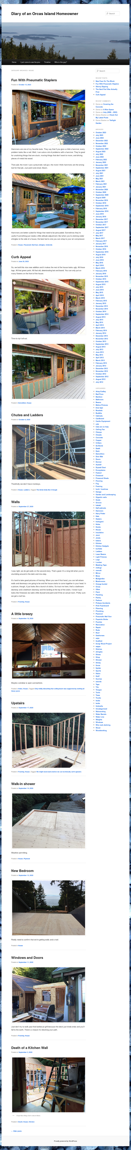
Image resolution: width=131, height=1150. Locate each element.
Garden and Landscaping (106, 494)
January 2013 (101, 365)
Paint (98, 592)
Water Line (100, 717)
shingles (42, 245)
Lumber (99, 562)
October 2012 (101, 374)
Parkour (99, 600)
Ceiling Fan (100, 429)
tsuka (98, 703)
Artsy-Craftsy (101, 391)
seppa (98, 646)
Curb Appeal (21, 256)
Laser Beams (101, 554)
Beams (98, 402)
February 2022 (101, 159)
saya (97, 638)
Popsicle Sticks (102, 619)
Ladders (27, 490)
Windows (99, 722)
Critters (98, 443)
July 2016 (99, 257)
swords (98, 681)
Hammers (99, 511)
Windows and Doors (27, 957)
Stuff (97, 676)
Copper (98, 440)
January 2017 (101, 243)
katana (98, 540)
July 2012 (99, 382)
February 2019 (101, 208)
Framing (21, 602)
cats (97, 424)
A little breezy (22, 613)
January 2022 (101, 162)
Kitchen (31, 1122)
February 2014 (101, 330)
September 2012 (102, 376)
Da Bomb (99, 445)
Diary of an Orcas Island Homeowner (44, 13)
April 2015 (100, 295)
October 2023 (101, 132)
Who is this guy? (60, 62)
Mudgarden (100, 578)
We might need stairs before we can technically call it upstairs (58, 772)
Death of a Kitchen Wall (29, 1047)
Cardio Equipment (103, 421)
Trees (98, 695)
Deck (98, 451)
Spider (98, 668)
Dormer (99, 462)
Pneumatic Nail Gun (31, 245)
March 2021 (100, 181)
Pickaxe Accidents (103, 603)
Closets (99, 435)
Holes (20, 688)
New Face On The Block (105, 81)
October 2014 (101, 311)
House (20, 245)
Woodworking (101, 730)
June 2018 (100, 214)
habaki (98, 505)
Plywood (27, 858)
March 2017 (100, 238)
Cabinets (99, 416)
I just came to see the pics (30, 62)
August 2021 (100, 170)
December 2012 (102, 368)
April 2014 (100, 325)
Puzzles (99, 622)
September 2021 (102, 168)
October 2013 (101, 341)
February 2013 (101, 363)
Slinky (98, 662)
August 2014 (100, 317)
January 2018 (101, 216)
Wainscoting (101, 711)
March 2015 (100, 298)
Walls (15, 501)
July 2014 (99, 319)
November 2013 (102, 338)
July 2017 (99, 233)
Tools (98, 692)
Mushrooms (100, 581)
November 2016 (102, 246)
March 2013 (100, 360)
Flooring (99, 481)
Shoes (98, 654)
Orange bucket (101, 584)
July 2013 (99, 349)
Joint (98, 535)
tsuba (98, 700)
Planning (99, 608)
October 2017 (101, 224)
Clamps (99, 432)
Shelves (99, 649)
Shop (98, 657)
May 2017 (99, 235)
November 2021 (102, 165)
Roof (97, 632)
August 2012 (100, 379)
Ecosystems (100, 470)
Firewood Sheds (102, 478)
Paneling (99, 594)
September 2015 (102, 281)
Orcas (98, 586)
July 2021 (99, 173)
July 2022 (99, 154)
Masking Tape (101, 565)
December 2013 (102, 336)
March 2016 (100, 268)
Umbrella (49, 245)
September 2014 (102, 314)
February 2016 (101, 270)
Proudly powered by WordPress (65, 1141)
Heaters (99, 519)
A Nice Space (108, 109)
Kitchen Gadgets (102, 546)
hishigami (100, 521)
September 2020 (102, 195)
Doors (98, 459)
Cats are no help (102, 426)
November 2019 (102, 200)
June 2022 (100, 157)
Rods (98, 630)
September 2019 (102, 205)
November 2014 (102, 308)
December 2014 (102, 306)
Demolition (22, 403)
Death (20, 1122)
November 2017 (102, 222)
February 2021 (101, 184)
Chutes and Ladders (27, 414)
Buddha (99, 413)
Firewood (99, 475)
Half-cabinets (101, 508)
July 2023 (99, 135)
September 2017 (102, 227)
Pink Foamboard (102, 605)
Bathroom (99, 399)
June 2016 (100, 260)
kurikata (99, 548)
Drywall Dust (101, 467)
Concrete (99, 437)
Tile (97, 687)
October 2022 (101, 146)
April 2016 (100, 265)
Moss (98, 576)
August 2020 (100, 197)
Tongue (99, 689)
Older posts (16, 1131)
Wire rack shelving (103, 725)
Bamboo (99, 397)
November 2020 (102, 189)
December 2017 (102, 219)
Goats (98, 500)
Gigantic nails (101, 497)
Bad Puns (99, 394)
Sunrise (99, 679)
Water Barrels (101, 714)
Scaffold (99, 641)
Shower (99, 660)
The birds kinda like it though (46, 490)
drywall (98, 464)
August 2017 (100, 230)
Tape (97, 684)
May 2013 (99, 355)
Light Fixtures (101, 557)
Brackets (99, 410)
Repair (98, 627)
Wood (98, 727)
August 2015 (100, 284)
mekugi (99, 567)
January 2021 (101, 187)
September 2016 (102, 252)
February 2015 (101, 300)
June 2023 (100, 138)
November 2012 (102, 371)
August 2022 (100, 151)
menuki (99, 570)
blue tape (99, 407)
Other (98, 589)
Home (14, 62)
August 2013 (100, 346)
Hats (97, 516)
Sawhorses (100, 635)
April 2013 (100, 357)
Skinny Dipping (102, 86)
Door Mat (99, 456)
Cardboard (100, 418)
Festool (99, 473)
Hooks (98, 527)
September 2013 (102, 344)
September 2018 (102, 211)
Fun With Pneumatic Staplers (34, 80)
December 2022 (102, 140)
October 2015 (101, 279)
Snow (98, 665)
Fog (97, 483)
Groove (98, 502)
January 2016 (101, 273)
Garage (98, 492)
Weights (99, 719)
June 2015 (100, 289)
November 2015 (102, 276)
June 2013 (100, 352)
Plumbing (99, 611)
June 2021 (100, 176)
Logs (98, 559)
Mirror (98, 573)
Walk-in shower (23, 783)
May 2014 (99, 322)
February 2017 (101, 241)
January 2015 (101, 303)
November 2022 (102, 143)
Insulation (100, 532)
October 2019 (101, 203)
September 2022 (102, 149)
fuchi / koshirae (102, 489)
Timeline (47, 62)
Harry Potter (100, 513)
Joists (98, 538)
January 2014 (101, 333)
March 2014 (100, 327)
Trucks (98, 698)
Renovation (100, 624)
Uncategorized (101, 708)
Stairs (98, 673)
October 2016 (101, 249)
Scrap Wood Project (104, 643)
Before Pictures (102, 405)
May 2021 (99, 178)
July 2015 (99, 287)
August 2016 (100, 254)
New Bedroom (22, 870)
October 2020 (101, 192)
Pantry (98, 597)
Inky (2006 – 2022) (110, 112)
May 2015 (99, 292)
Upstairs (17, 703)
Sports (98, 670)
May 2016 (99, 262)
